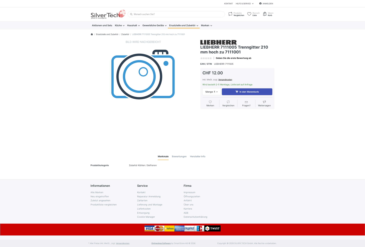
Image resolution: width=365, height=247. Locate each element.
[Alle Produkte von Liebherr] (218, 42)
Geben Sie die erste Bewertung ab (233, 58)
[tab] (163, 156)
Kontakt (228, 3)
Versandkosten (225, 79)
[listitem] (143, 92)
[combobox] (176, 14)
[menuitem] (102, 25)
